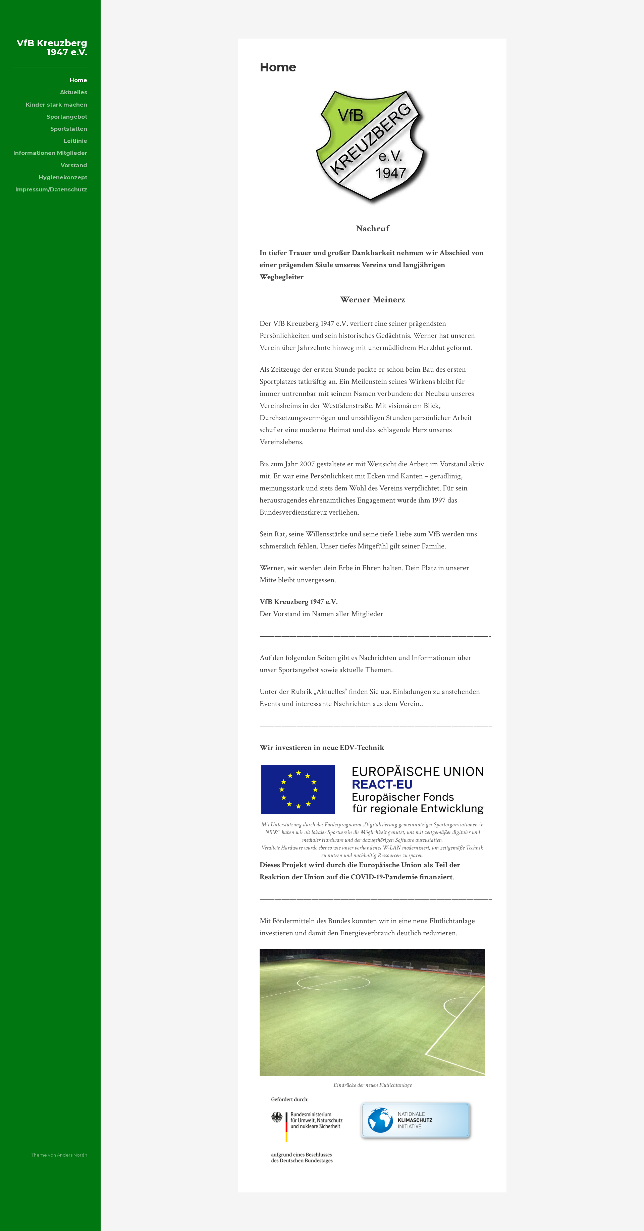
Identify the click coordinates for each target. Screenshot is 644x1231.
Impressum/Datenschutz (51, 189)
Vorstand (74, 165)
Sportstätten (68, 128)
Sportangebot (67, 116)
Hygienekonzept (63, 177)
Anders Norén (72, 1155)
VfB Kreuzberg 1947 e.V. (52, 48)
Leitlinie (75, 140)
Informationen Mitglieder (50, 153)
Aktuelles (73, 92)
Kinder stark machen (56, 104)
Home (78, 80)
